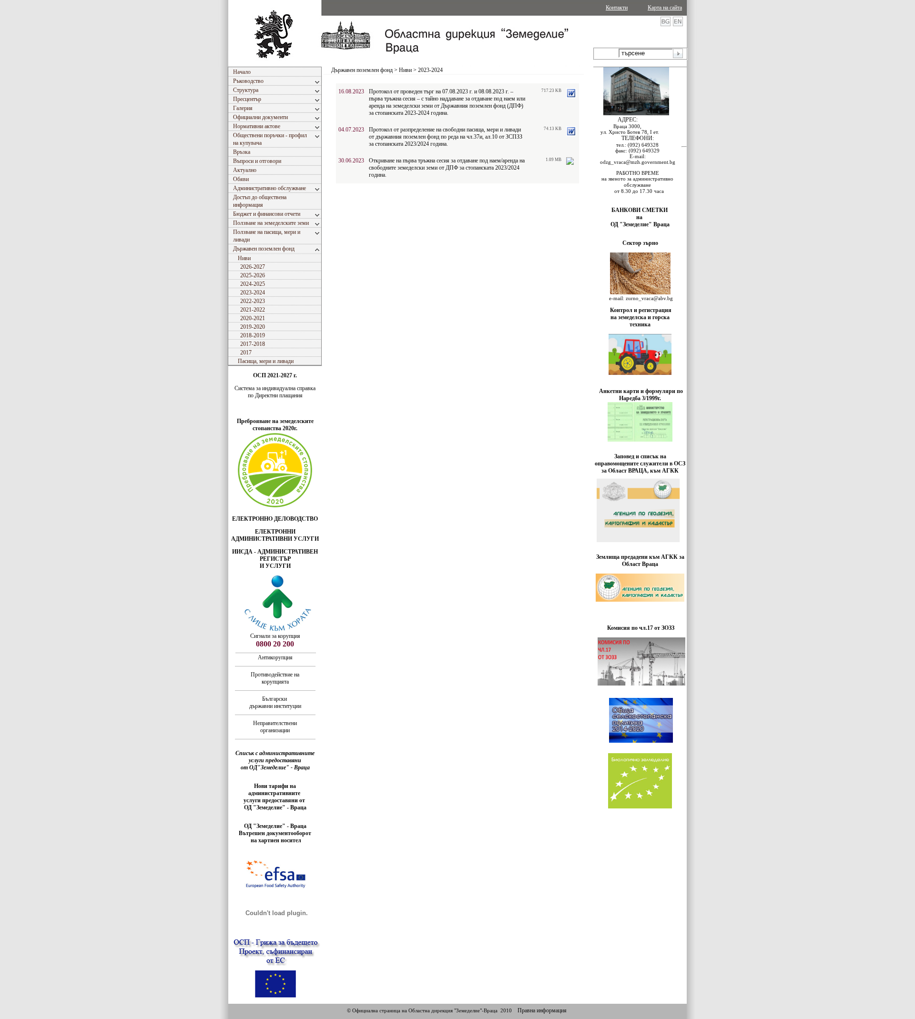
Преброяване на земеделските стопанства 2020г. (275, 425)
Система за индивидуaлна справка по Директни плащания (274, 392)
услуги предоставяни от (275, 800)
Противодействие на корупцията (275, 678)
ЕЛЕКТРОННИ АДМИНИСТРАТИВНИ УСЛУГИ (275, 535)
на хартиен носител (275, 840)
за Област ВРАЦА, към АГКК (640, 470)
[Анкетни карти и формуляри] (640, 439)
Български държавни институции (275, 702)
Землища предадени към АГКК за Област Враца (640, 560)
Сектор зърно (640, 243)
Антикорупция (275, 657)
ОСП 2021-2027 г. (275, 375)
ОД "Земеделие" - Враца (275, 807)
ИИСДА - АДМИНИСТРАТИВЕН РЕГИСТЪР (275, 555)
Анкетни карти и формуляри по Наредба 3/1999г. (641, 395)
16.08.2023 (351, 91)
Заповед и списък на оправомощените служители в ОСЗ (640, 460)
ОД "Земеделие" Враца (640, 224)
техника (640, 324)
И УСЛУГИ (275, 566)
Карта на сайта (665, 7)
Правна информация (542, 1010)
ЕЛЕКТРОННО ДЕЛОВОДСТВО (275, 518)
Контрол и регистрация (640, 310)
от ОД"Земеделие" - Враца (275, 767)
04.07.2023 (351, 129)
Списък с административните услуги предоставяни (275, 757)
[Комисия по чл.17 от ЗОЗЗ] (641, 683)
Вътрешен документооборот (275, 833)
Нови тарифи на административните (275, 790)
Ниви (405, 70)
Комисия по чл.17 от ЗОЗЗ (640, 628)
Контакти (617, 7)
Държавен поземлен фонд (362, 70)
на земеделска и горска (640, 317)
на (640, 217)
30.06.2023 (351, 160)
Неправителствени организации (275, 727)
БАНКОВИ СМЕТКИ (640, 210)
